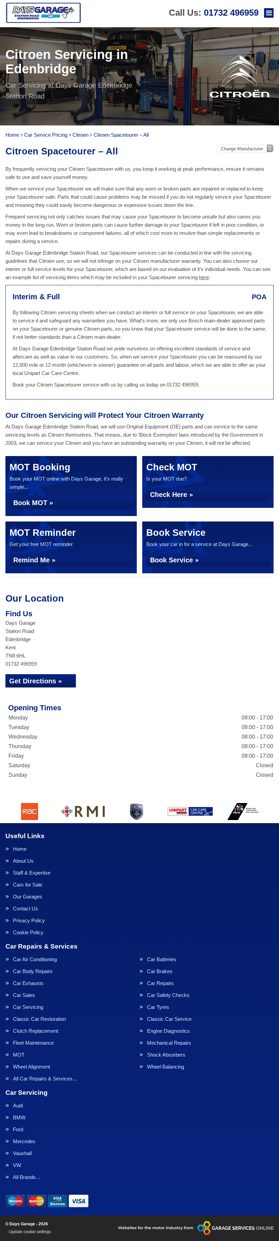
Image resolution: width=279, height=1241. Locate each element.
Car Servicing (28, 1007)
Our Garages (27, 896)
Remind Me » (34, 560)
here (204, 277)
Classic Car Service (169, 1018)
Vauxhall (22, 1153)
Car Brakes (160, 971)
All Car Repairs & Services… (45, 1078)
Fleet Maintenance (33, 1042)
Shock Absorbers (166, 1054)
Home (20, 848)
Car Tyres (158, 1007)
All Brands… (27, 1177)
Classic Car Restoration (39, 1018)
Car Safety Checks (168, 995)
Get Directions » (35, 681)
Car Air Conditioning (35, 959)
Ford (18, 1129)
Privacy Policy (29, 920)
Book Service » (174, 560)
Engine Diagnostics (168, 1030)
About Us (23, 860)
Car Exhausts (28, 983)
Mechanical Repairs (169, 1042)
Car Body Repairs (33, 971)
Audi (18, 1105)
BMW (19, 1117)
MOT (18, 1054)
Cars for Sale (27, 884)
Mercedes (24, 1141)
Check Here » (171, 494)
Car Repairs (160, 983)
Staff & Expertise (31, 872)
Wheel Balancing (165, 1066)
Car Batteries (161, 959)
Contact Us (25, 908)
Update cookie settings (30, 1231)
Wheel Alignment (31, 1066)
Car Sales (24, 995)
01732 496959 (214, 12)
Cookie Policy (28, 932)
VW (17, 1165)
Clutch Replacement (35, 1030)
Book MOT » (33, 502)
